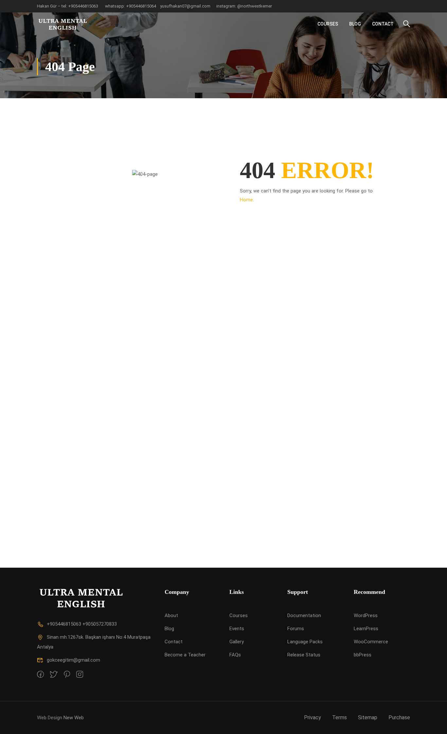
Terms (339, 717)
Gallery (236, 642)
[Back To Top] (433, 722)
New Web (73, 718)
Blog (355, 24)
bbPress (362, 655)
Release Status (303, 655)
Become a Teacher (185, 655)
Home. (247, 200)
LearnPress (366, 629)
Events (236, 629)
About (171, 615)
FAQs (235, 655)
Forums (295, 629)
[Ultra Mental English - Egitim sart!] (62, 24)
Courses (327, 24)
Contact (383, 24)
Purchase (399, 717)
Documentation (304, 615)
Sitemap (367, 717)
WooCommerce (371, 642)
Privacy (312, 717)
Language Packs (305, 642)
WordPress (366, 615)
